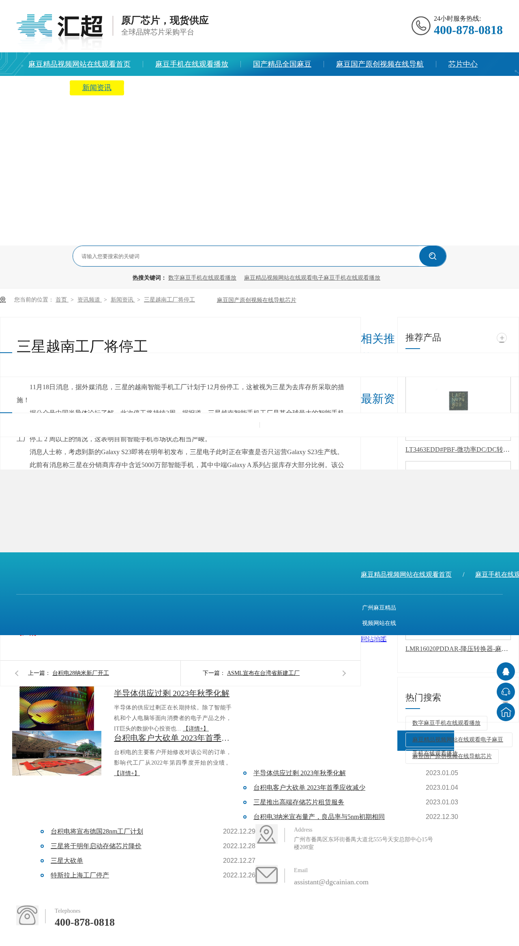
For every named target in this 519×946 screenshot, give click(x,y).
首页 (62, 300)
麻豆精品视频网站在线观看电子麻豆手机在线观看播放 (312, 278)
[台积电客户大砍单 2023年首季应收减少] (56, 753)
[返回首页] (506, 712)
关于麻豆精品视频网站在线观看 (187, 88)
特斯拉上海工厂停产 (80, 875)
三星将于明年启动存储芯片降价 (96, 846)
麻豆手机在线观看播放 (191, 64)
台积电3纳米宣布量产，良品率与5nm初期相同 (319, 816)
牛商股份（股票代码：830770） (352, 700)
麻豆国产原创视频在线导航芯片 (256, 300)
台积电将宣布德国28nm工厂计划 (97, 831)
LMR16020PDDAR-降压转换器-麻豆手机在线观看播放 (458, 648)
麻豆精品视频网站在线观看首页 (79, 64)
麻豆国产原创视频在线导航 (380, 64)
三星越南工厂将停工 (169, 300)
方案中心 (43, 88)
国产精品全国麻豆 (282, 64)
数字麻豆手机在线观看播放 (202, 278)
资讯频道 (89, 300)
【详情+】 (196, 729)
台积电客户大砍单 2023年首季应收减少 (173, 737)
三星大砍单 (67, 860)
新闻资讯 (97, 88)
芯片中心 (463, 64)
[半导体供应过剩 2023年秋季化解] (56, 708)
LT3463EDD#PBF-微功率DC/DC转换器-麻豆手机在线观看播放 (458, 449)
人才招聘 (277, 88)
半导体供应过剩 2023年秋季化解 (171, 693)
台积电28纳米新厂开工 (80, 673)
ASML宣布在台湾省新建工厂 (263, 673)
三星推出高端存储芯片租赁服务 (298, 802)
